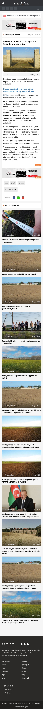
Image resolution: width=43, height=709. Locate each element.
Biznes (4, 665)
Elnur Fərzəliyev (10, 189)
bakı (6, 183)
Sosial (3, 668)
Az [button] (38, 9)
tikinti (13, 183)
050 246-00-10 (9, 689)
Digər (3, 675)
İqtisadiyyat (25, 665)
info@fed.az (8, 693)
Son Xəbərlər (6, 661)
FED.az (6, 95)
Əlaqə (23, 675)
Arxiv (3, 678)
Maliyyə (24, 661)
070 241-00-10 (8, 686)
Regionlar (5, 671)
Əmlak (24, 671)
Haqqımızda (25, 678)
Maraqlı (24, 668)
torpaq (21, 183)
